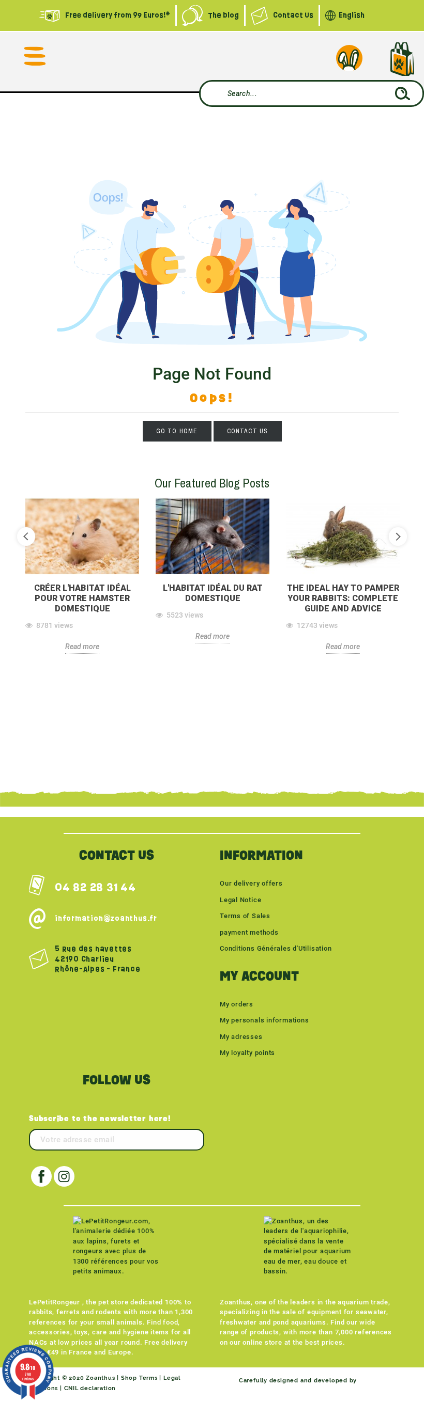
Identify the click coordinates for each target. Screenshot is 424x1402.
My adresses (241, 1037)
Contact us (247, 431)
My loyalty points (247, 1053)
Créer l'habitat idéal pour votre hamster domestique (82, 598)
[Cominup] (377, 1380)
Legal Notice (240, 900)
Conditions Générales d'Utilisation (276, 948)
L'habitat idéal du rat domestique (213, 593)
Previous (26, 536)
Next (398, 536)
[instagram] (64, 1176)
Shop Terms (139, 1378)
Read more (82, 646)
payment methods (249, 932)
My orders (236, 1004)
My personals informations (264, 1020)
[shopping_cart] (402, 59)
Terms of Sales (245, 916)
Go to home (177, 431)
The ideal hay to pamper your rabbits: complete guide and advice (343, 598)
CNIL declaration (90, 1388)
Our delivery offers (251, 883)
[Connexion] (349, 57)
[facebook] (41, 1176)
